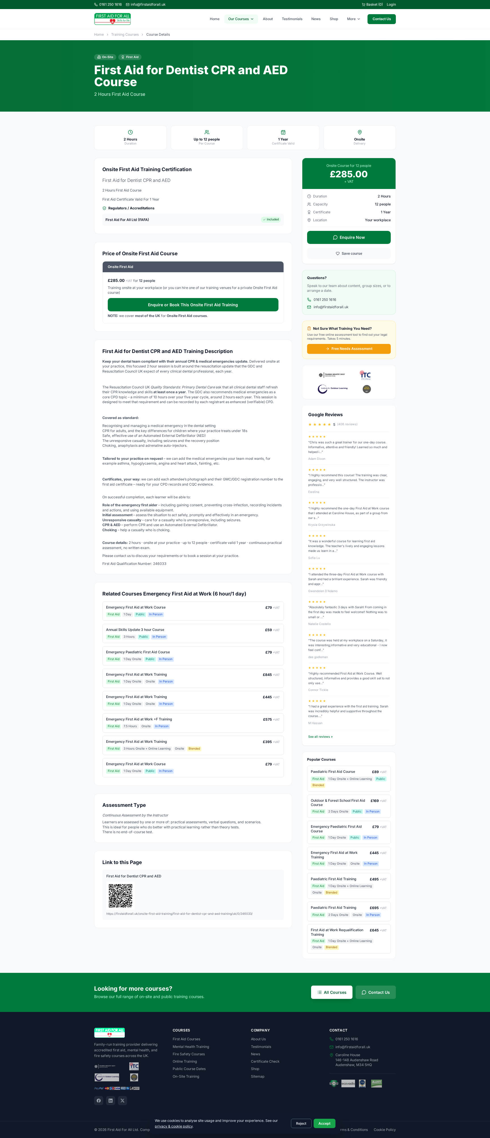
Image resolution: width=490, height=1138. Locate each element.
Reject (301, 1123)
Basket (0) (374, 4)
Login (391, 4)
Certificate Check (265, 1061)
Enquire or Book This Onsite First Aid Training (193, 304)
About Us (258, 1039)
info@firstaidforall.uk (148, 4)
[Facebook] (98, 1100)
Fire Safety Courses (189, 1054)
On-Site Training (186, 1076)
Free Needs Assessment (351, 348)
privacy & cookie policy (174, 1126)
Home (214, 19)
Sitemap (258, 1076)
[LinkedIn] (110, 1100)
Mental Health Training (191, 1047)
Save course (352, 253)
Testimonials (292, 19)
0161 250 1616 (110, 4)
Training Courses (125, 34)
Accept (324, 1123)
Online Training (185, 1061)
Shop (334, 19)
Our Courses (238, 19)
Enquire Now (352, 237)
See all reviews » (320, 737)
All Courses (335, 992)
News (316, 19)
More (351, 19)
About (268, 19)
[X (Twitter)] (122, 1100)
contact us (122, 556)
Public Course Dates (189, 1069)
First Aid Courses (186, 1039)
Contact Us (382, 19)
